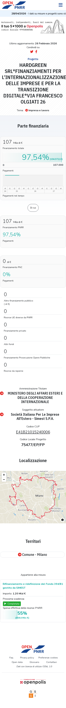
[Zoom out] (4, 479)
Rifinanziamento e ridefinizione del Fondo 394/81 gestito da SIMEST (33, 586)
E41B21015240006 (33, 432)
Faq (11, 657)
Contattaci (51, 662)
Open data (17, 662)
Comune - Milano (34, 554)
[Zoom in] (4, 474)
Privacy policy (27, 657)
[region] (33, 497)
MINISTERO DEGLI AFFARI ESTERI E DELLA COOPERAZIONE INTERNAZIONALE (35, 397)
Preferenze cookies (48, 657)
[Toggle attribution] (62, 520)
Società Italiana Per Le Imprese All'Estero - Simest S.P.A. (35, 416)
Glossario (34, 662)
